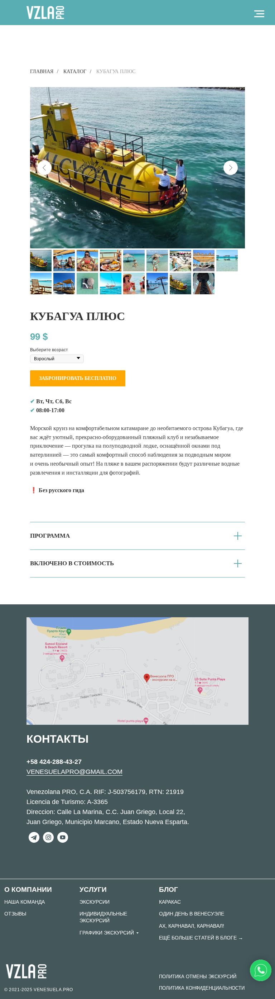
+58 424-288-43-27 (54, 761)
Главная (41, 71)
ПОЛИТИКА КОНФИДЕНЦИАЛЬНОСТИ (202, 988)
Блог (168, 889)
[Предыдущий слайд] (44, 168)
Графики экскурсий (106, 933)
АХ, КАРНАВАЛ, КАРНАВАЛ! (191, 926)
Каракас (170, 902)
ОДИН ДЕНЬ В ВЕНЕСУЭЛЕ (191, 914)
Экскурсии (94, 902)
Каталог (74, 71)
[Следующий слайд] (230, 168)
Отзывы (15, 914)
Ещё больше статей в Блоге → (201, 938)
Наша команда (24, 902)
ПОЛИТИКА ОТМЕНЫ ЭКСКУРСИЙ (197, 976)
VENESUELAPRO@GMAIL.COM (74, 771)
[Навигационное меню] (259, 14)
